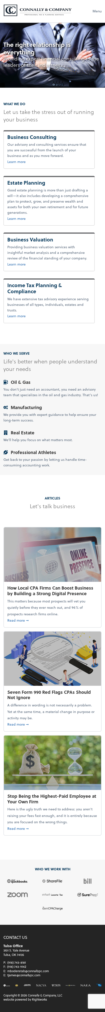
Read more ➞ (52, 620)
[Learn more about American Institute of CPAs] (6, 985)
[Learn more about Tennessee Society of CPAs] (56, 985)
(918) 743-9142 (16, 966)
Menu (97, 11)
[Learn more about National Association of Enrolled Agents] (85, 985)
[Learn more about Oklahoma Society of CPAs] (27, 985)
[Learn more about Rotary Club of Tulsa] (70, 985)
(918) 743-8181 (16, 962)
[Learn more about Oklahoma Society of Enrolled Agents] (99, 985)
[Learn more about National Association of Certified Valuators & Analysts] (41, 985)
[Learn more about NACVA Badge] (16, 985)
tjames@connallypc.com (23, 975)
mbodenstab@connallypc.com (28, 971)
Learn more (38, 161)
